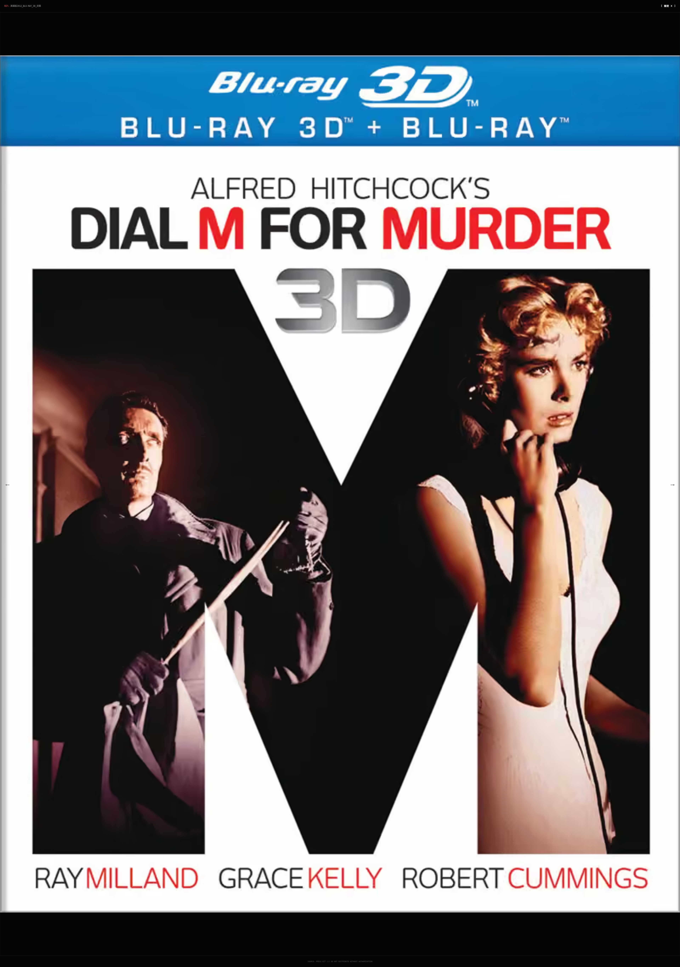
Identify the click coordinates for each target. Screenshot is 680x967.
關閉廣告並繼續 (384, 500)
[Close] (395, 463)
